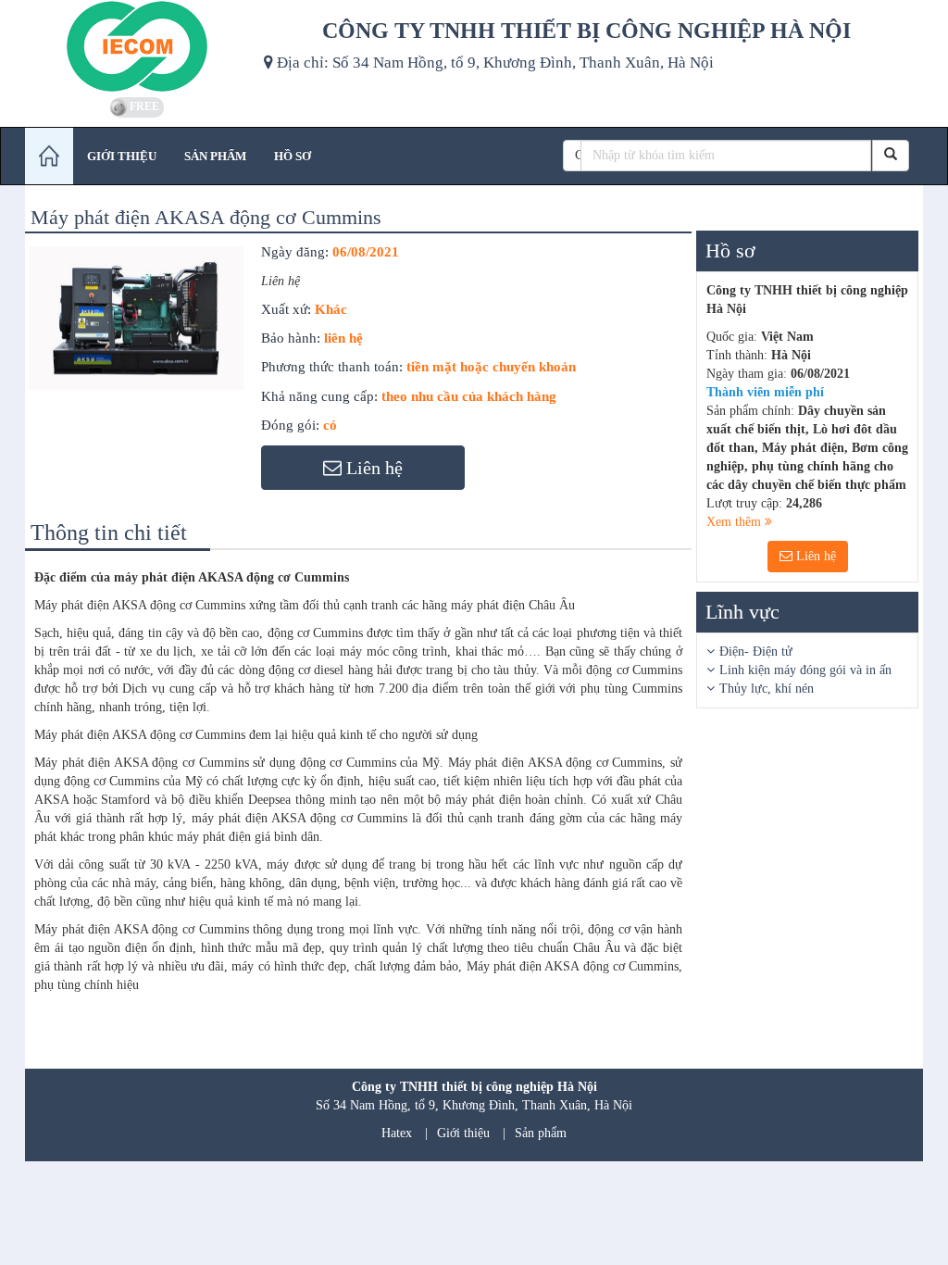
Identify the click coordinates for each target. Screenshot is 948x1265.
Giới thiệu (463, 1133)
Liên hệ (814, 556)
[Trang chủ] (49, 156)
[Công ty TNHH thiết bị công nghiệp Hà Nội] (137, 46)
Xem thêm (735, 522)
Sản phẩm (541, 1133)
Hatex (396, 1133)
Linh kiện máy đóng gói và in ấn (805, 670)
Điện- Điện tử (755, 651)
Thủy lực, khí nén (766, 688)
